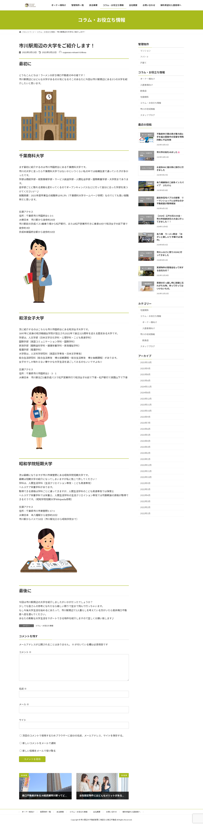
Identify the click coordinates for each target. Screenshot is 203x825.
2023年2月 (145, 453)
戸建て (143, 62)
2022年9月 (145, 483)
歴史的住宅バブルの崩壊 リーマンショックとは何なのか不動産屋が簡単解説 (170, 200)
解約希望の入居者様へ (131, 812)
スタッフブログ (147, 115)
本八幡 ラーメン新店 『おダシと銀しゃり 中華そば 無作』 (169, 237)
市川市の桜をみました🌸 (168, 152)
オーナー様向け (147, 79)
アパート (144, 56)
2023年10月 (146, 410)
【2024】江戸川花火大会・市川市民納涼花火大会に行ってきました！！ (170, 219)
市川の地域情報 (147, 109)
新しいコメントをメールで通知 (39, 743)
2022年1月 (145, 513)
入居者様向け (146, 85)
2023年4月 (145, 441)
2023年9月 (145, 417)
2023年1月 (145, 459)
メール (24, 704)
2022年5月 (145, 489)
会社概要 (96, 812)
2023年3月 (145, 447)
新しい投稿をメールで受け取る (39, 750)
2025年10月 (146, 362)
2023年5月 (145, 435)
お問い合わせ (111, 812)
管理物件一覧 (45, 812)
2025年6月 (145, 380)
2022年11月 (146, 471)
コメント (25, 652)
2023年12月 (146, 398)
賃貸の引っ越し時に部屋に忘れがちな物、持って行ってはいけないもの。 (170, 285)
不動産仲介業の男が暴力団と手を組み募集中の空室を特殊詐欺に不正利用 (170, 137)
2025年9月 (145, 368)
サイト (22, 719)
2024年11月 (146, 386)
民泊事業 (60, 812)
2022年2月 (145, 507)
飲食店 (143, 91)
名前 (23, 688)
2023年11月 (146, 404)
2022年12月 (146, 465)
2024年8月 (145, 392)
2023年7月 (145, 423)
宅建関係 (144, 97)
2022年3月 (145, 501)
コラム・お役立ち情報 (44, 626)
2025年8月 (145, 374)
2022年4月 (145, 495)
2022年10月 (146, 477)
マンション (145, 50)
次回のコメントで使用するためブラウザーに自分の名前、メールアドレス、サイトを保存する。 (73, 735)
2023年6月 (145, 429)
